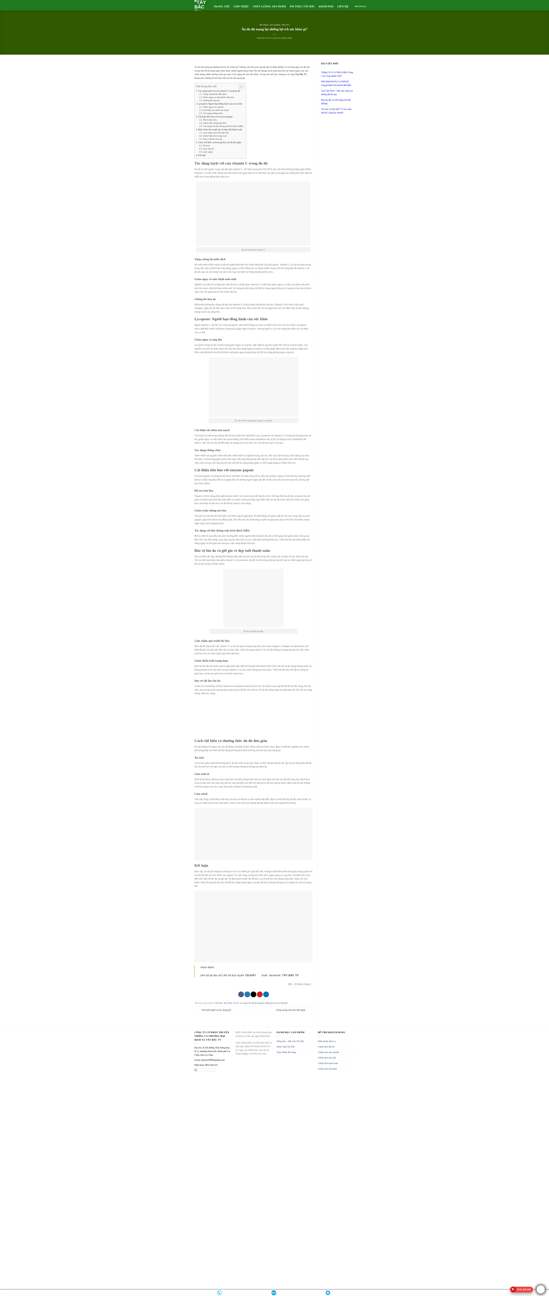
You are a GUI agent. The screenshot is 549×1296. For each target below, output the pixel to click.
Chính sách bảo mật (327, 1057)
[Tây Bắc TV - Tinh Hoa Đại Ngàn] (201, 5)
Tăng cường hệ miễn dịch (214, 94)
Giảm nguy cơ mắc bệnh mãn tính (218, 97)
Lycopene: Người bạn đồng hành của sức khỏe (220, 104)
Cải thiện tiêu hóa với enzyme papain (215, 116)
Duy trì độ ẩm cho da (212, 139)
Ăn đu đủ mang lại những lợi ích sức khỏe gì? (268, 1003)
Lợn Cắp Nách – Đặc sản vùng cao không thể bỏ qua (337, 93)
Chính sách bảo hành (327, 1069)
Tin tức (285, 25)
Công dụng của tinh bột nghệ (291, 1010)
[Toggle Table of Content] (240, 86)
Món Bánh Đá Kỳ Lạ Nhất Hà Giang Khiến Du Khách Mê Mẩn (336, 83)
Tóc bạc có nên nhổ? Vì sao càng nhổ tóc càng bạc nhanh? (336, 111)
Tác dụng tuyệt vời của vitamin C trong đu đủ (219, 91)
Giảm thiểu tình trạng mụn (215, 136)
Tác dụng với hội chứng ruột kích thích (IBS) (223, 126)
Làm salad (208, 152)
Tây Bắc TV (301, 74)
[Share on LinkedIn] (266, 994)
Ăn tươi (206, 146)
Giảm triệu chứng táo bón (214, 123)
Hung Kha (287, 38)
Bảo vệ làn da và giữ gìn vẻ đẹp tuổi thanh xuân (220, 129)
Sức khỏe (275, 25)
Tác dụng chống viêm (213, 113)
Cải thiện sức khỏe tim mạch (216, 110)
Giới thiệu (241, 6)
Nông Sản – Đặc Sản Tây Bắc (290, 1041)
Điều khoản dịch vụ (327, 1041)
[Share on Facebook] (241, 994)
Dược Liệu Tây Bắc (286, 1046)
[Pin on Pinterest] (260, 994)
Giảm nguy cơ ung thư (213, 107)
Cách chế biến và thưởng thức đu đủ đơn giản (219, 142)
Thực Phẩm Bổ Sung (286, 1052)
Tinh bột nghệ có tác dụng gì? (216, 1010)
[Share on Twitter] (247, 994)
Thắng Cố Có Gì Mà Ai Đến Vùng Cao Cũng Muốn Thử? (337, 74)
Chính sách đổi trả (326, 1046)
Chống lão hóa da (211, 100)
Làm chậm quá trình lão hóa (216, 133)
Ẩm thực (264, 25)
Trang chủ (222, 6)
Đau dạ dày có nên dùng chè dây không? (336, 102)
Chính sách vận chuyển (328, 1052)
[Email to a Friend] (253, 994)
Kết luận (202, 155)
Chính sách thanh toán (328, 1063)
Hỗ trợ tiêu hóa (210, 120)
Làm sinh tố (208, 149)
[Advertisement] (253, 718)
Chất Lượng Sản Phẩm (269, 6)
